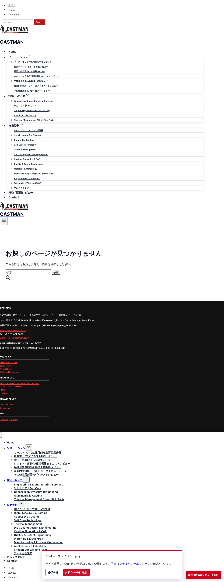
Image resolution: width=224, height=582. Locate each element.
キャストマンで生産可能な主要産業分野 (33, 62)
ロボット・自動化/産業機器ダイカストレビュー (36, 76)
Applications (6, 369)
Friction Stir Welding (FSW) (28, 183)
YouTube (13, 419)
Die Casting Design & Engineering (31, 154)
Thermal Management (25, 149)
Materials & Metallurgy (25, 168)
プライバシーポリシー (133, 563)
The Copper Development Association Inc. (19, 383)
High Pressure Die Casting (27, 135)
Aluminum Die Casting (25, 115)
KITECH (3, 390)
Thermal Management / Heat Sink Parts (34, 120)
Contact (13, 197)
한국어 (11, 5)
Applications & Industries (27, 178)
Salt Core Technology (25, 144)
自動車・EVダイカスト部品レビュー (31, 66)
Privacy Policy (6, 405)
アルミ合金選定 (21, 188)
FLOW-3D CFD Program (11, 386)
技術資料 (12, 505)
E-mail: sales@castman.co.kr (14, 337)
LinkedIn (4, 419)
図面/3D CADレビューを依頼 (203, 574)
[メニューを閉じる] (1, 435)
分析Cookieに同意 (76, 572)
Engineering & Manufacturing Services (33, 101)
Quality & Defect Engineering (28, 164)
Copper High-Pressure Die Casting (32, 110)
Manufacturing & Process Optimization (34, 173)
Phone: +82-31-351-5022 (13, 330)
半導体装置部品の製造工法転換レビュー (33, 81)
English (12, 9)
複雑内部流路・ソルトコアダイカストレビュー (36, 85)
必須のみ (53, 572)
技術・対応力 (6, 365)
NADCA (3, 393)
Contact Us (5, 408)
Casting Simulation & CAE (27, 159)
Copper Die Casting (24, 140)
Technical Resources (9, 372)
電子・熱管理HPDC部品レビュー (29, 71)
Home (12, 51)
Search (39, 22)
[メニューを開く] (4, 221)
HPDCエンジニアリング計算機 (28, 130)
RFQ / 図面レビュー (20, 192)
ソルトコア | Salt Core (25, 105)
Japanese (13, 14)
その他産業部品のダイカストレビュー (32, 90)
